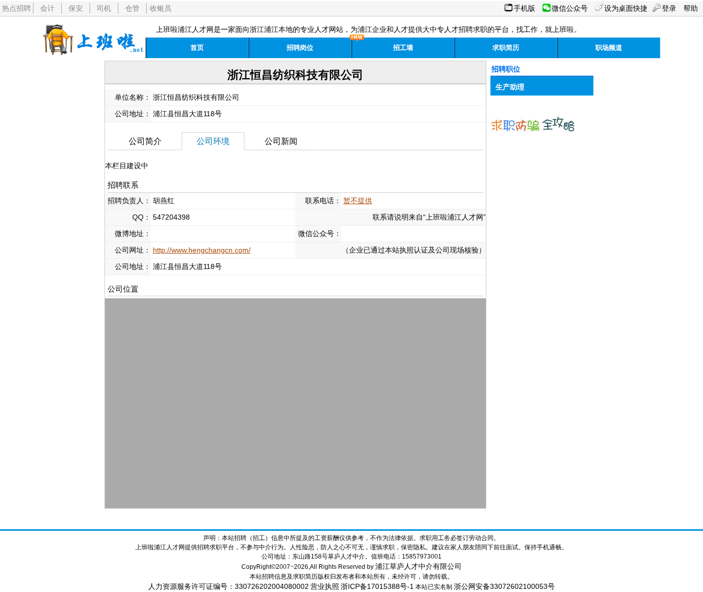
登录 (669, 8)
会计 (47, 8)
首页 (197, 47)
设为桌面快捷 (625, 8)
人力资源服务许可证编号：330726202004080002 (228, 586)
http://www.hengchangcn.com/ (202, 250)
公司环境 (213, 141)
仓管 (132, 8)
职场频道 (608, 47)
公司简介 (145, 141)
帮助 (690, 8)
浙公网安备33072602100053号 (504, 586)
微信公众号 (570, 8)
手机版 (524, 8)
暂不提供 (357, 200)
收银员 (160, 8)
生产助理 (510, 87)
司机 (104, 8)
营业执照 (324, 586)
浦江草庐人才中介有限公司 (418, 566)
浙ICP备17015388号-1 (377, 586)
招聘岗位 (300, 47)
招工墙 (403, 47)
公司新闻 (281, 141)
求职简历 (506, 47)
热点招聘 (16, 8)
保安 (75, 8)
